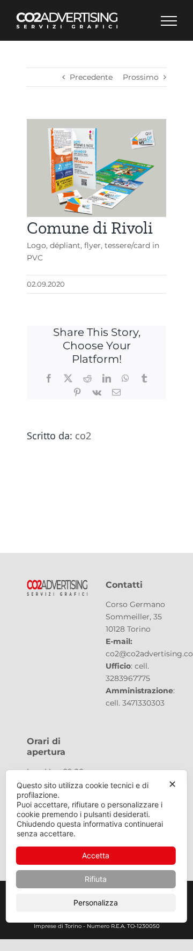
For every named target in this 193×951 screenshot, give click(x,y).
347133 (134, 703)
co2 (83, 435)
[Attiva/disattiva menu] (168, 21)
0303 (155, 703)
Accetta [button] (95, 855)
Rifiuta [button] (96, 878)
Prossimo (141, 77)
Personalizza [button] (95, 902)
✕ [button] (172, 784)
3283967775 (128, 678)
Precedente (91, 77)
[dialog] (96, 846)
